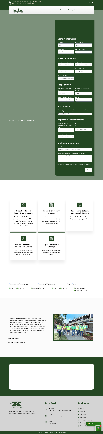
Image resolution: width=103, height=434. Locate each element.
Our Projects (71, 10)
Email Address (79, 42)
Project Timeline (62, 75)
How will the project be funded (82, 89)
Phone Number (62, 49)
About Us (54, 10)
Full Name (60, 42)
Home (46, 10)
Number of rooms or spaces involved (83, 124)
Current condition (63, 134)
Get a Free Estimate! (93, 423)
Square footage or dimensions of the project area (65, 125)
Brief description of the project (64, 89)
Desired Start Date (80, 69)
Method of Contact (80, 49)
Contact (80, 10)
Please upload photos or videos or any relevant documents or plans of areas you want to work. (74, 111)
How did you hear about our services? (68, 147)
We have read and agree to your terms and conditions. (74, 164)
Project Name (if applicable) (66, 62)
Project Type (79, 62)
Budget (77, 97)
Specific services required (65, 97)
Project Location (62, 69)
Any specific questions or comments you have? (71, 153)
